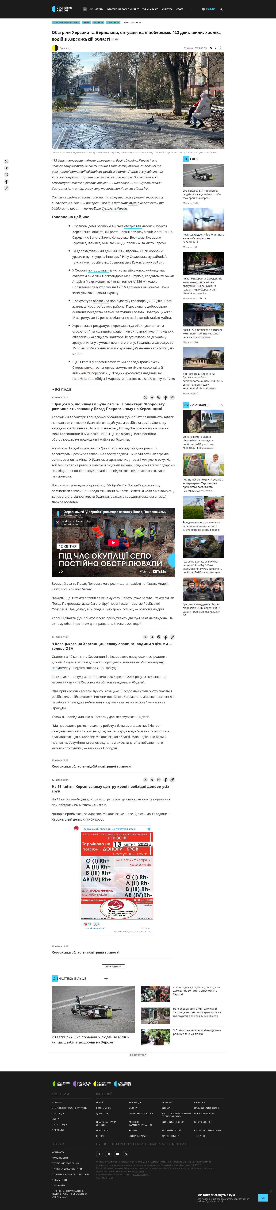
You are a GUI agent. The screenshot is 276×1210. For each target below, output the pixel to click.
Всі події (63, 389)
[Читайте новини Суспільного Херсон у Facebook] (99, 1154)
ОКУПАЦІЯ (98, 22)
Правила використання (67, 1168)
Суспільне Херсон (114, 208)
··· (191, 9)
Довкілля (102, 1113)
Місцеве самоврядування (140, 1123)
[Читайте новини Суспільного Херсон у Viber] (126, 1154)
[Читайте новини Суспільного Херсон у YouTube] (117, 1154)
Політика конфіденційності (70, 1174)
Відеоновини (170, 1135)
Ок (262, 1197)
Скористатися (83, 367)
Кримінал (167, 1102)
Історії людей (203, 1121)
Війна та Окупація (132, 22)
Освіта (133, 1107)
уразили (78, 256)
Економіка (103, 1107)
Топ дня (199, 1135)
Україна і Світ (150, 9)
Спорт (179, 9)
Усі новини (96, 9)
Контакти (58, 1152)
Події (99, 1102)
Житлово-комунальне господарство (176, 1115)
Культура (167, 9)
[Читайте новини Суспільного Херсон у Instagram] (108, 1154)
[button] (6, 161)
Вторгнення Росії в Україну (123, 9)
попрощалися (98, 270)
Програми (58, 1185)
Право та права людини (106, 1123)
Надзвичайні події (206, 1107)
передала (118, 325)
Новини (57, 1102)
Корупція (135, 1102)
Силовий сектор (172, 1121)
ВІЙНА (86, 22)
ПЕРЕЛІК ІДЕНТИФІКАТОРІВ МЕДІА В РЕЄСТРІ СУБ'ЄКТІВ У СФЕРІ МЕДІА (69, 1193)
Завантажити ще (113, 967)
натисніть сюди (140, 1174)
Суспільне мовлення (66, 1163)
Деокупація (113, 22)
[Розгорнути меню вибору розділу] (85, 9)
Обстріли (58, 1130)
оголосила (101, 301)
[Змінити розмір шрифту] (221, 48)
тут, (133, 203)
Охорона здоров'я (141, 1113)
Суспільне (65, 48)
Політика (102, 1130)
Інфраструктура (204, 1113)
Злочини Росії (171, 1130)
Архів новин (60, 1157)
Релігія (133, 1130)
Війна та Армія (138, 1135)
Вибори (166, 1107)
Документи (59, 1179)
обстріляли (133, 226)
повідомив (60, 668)
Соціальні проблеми (208, 1130)
